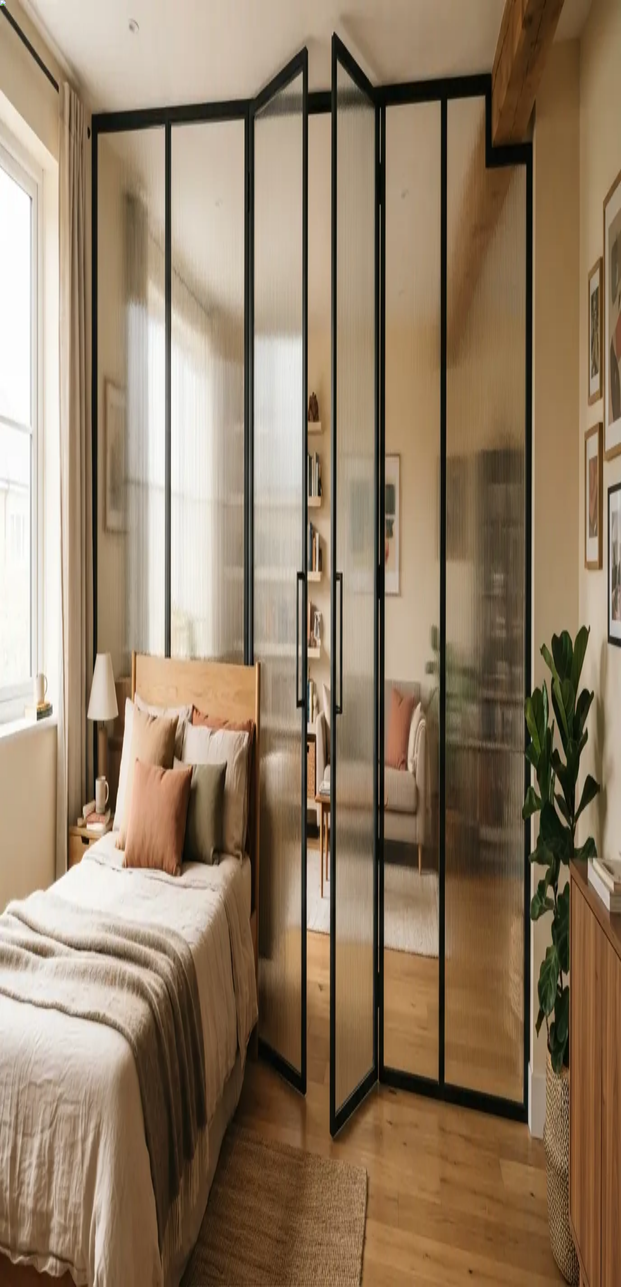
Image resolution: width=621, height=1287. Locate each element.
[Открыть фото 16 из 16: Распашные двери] (92, 197)
